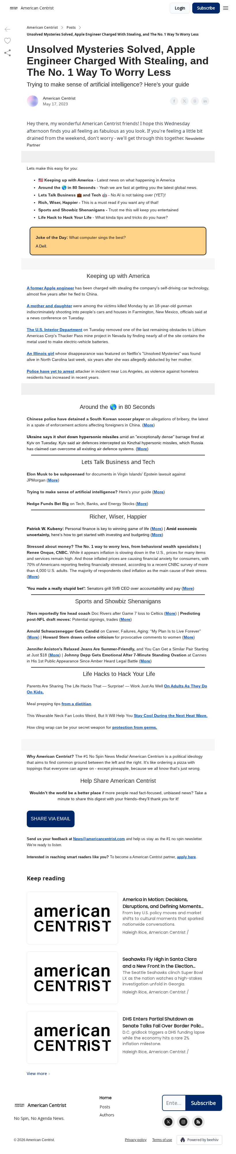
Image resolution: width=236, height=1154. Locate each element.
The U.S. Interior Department (54, 329)
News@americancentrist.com (99, 839)
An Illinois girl (40, 353)
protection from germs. (134, 727)
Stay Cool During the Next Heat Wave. (171, 715)
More (148, 425)
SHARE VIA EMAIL (51, 818)
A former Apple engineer (50, 288)
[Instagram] (183, 1122)
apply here (186, 857)
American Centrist (42, 27)
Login (180, 8)
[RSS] (198, 1122)
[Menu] (225, 7)
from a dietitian (76, 703)
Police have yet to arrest (50, 371)
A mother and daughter (49, 306)
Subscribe (206, 8)
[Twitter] (168, 1122)
